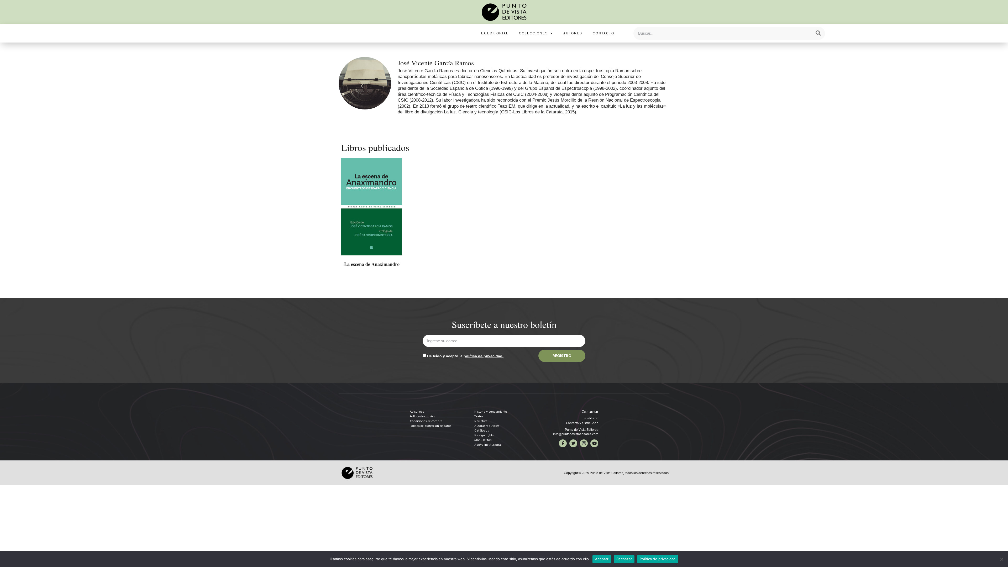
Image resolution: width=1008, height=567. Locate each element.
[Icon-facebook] (563, 443)
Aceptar (601, 559)
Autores (572, 33)
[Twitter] (573, 443)
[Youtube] (594, 443)
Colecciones (533, 33)
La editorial (494, 33)
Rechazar (624, 559)
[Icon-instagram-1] (584, 443)
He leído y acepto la (465, 356)
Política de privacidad (658, 559)
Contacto (603, 33)
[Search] (818, 33)
